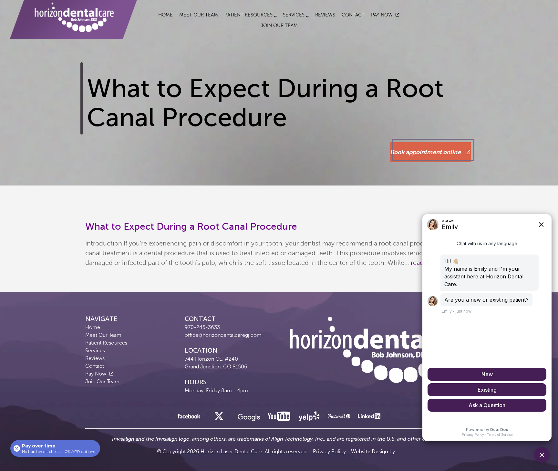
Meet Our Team (198, 14)
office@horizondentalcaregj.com (223, 335)
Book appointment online (426, 152)
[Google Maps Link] (249, 419)
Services (294, 14)
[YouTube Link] (279, 418)
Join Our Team (279, 25)
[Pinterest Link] (339, 418)
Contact (353, 14)
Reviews (325, 14)
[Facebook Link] (189, 418)
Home (165, 14)
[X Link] (219, 418)
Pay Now (382, 14)
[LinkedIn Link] (369, 418)
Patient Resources (248, 14)
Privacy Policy (329, 452)
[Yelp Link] (309, 418)
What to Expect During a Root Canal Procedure (191, 226)
